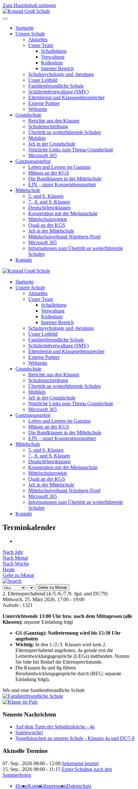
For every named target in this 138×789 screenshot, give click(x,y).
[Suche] (12, 581)
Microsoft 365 (42, 155)
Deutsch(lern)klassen (49, 207)
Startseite (24, 28)
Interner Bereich (57, 68)
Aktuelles (37, 39)
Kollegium (52, 62)
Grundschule (28, 115)
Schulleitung (53, 51)
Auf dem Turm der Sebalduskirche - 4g (55, 726)
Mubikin (37, 138)
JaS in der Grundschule (51, 144)
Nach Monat (15, 558)
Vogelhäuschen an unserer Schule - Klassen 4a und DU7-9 (74, 738)
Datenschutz (78, 786)
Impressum (55, 786)
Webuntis (37, 109)
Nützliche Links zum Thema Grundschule (70, 149)
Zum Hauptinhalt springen (29, 5)
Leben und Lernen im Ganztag (59, 167)
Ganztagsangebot (32, 161)
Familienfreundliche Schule (56, 86)
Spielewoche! (29, 732)
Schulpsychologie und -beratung (61, 74)
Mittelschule (27, 190)
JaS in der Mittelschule (51, 231)
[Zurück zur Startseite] (26, 11)
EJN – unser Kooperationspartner (62, 184)
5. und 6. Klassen (46, 196)
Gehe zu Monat (18, 575)
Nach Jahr (13, 552)
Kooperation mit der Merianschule (63, 213)
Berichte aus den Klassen (53, 120)
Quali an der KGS (46, 225)
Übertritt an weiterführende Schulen (64, 132)
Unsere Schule (30, 33)
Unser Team (40, 45)
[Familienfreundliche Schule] (33, 696)
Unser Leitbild (42, 80)
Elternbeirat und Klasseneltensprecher (66, 97)
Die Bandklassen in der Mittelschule (64, 178)
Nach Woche (16, 563)
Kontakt (23, 260)
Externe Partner (44, 103)
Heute (9, 569)
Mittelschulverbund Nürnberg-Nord (64, 236)
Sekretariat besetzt (80, 763)
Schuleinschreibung (48, 126)
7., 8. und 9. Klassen (49, 202)
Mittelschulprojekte (47, 219)
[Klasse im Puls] (20, 702)
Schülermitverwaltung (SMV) (58, 91)
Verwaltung (53, 57)
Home (21, 786)
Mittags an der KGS (48, 173)
